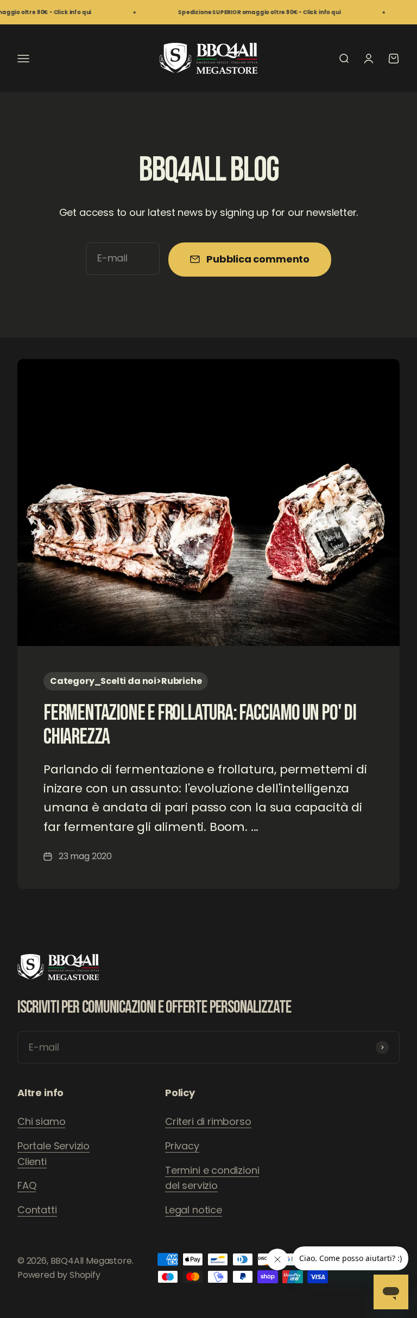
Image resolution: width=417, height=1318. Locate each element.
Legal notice (193, 1210)
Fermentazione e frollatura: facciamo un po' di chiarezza (199, 725)
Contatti (37, 1210)
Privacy (182, 1146)
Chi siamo (41, 1121)
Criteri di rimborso (208, 1121)
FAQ (26, 1185)
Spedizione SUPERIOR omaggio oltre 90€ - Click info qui (247, 12)
